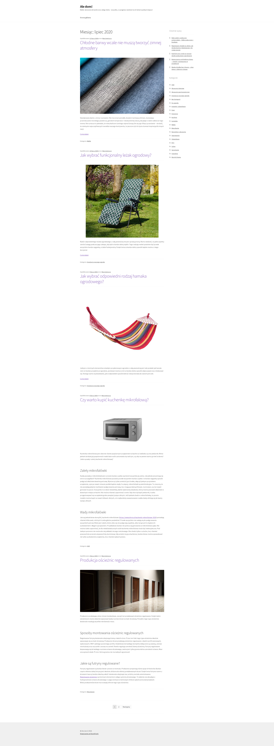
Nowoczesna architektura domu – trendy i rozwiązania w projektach (182, 61)
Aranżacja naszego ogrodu (96, 262)
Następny (126, 707)
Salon (173, 146)
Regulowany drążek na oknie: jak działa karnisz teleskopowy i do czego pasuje (182, 48)
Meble (89, 141)
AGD (88, 546)
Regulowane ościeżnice (88, 677)
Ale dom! (86, 6)
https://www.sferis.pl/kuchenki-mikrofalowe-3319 (137, 517)
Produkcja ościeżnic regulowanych (109, 560)
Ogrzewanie (175, 136)
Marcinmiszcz (107, 38)
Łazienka (175, 121)
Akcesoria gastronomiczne (180, 92)
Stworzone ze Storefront (89, 734)
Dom (173, 110)
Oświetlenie (175, 139)
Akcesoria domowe (178, 88)
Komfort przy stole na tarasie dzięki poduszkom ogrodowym (182, 55)
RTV (173, 143)
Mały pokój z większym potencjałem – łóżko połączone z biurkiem (182, 40)
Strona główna (85, 17)
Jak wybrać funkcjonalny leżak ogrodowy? (115, 155)
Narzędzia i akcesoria (179, 132)
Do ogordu (175, 103)
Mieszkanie (90, 692)
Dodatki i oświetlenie (179, 106)
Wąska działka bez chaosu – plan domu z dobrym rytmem (183, 68)
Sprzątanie (175, 150)
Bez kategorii (176, 99)
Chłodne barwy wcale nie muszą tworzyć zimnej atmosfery (120, 45)
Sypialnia (175, 154)
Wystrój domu (176, 157)
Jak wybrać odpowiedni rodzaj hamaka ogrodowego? (113, 278)
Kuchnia (174, 117)
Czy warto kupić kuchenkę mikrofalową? (114, 399)
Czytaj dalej (84, 134)
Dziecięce (175, 114)
